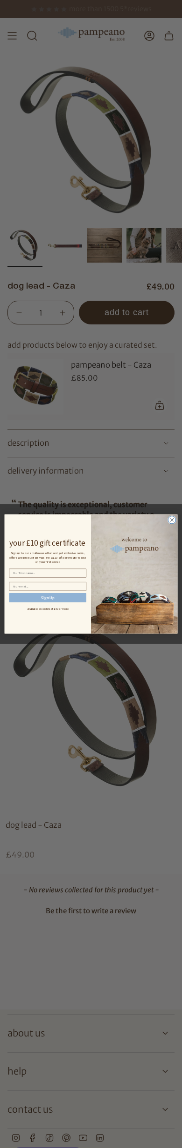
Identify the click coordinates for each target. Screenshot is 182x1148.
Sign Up (47, 597)
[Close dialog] (172, 520)
